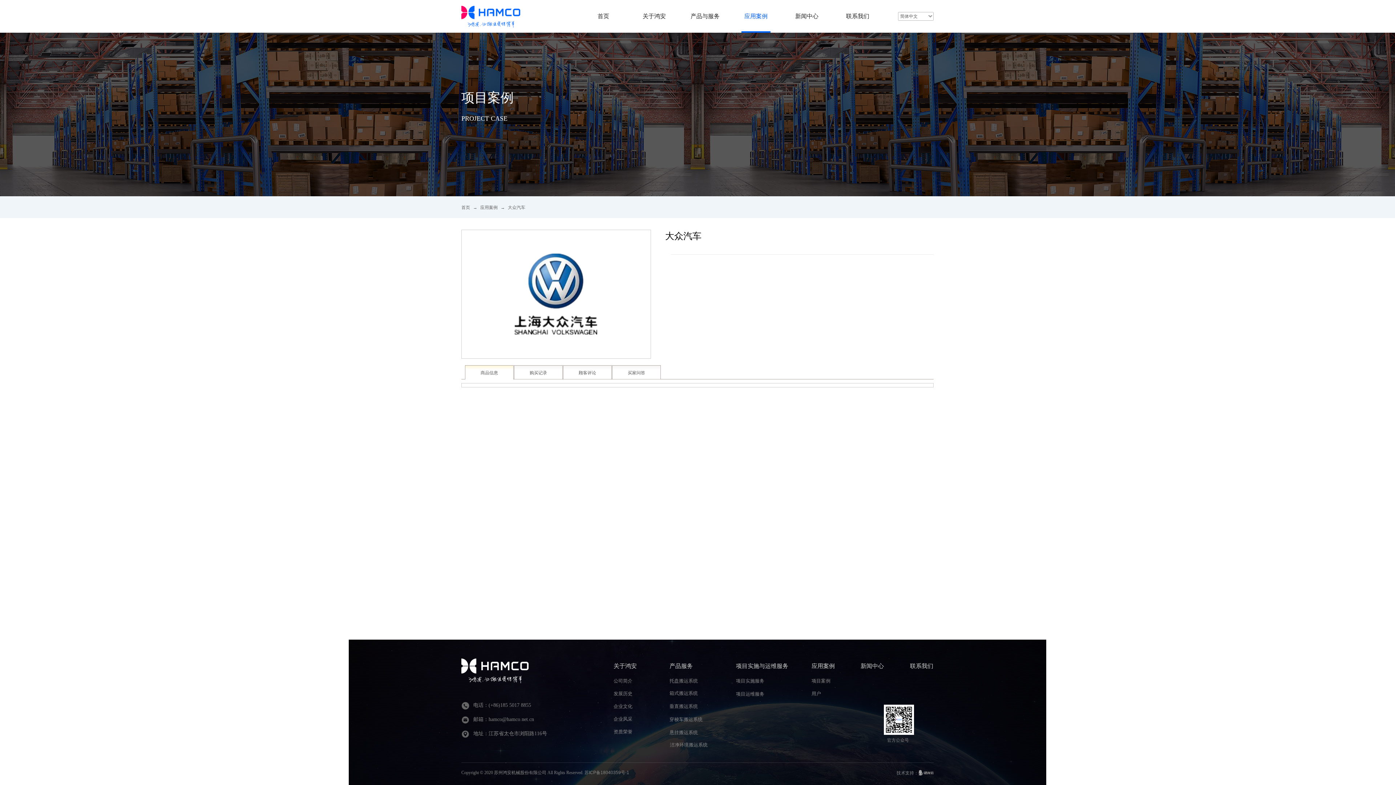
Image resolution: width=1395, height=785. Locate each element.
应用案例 (489, 207)
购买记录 (538, 372)
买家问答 (636, 372)
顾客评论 (587, 372)
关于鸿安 (654, 16)
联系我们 (857, 16)
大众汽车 (516, 207)
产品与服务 (705, 16)
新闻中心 (806, 16)
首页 (465, 207)
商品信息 (489, 372)
